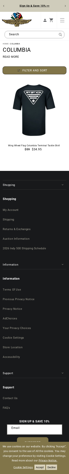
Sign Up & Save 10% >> (34, 5)
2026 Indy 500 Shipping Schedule (24, 248)
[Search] (60, 36)
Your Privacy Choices (17, 328)
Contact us (10, 398)
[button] (53, 20)
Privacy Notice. (48, 460)
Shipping (8, 219)
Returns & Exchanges (17, 229)
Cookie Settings (13, 337)
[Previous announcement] (3, 6)
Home (5, 43)
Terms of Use (12, 289)
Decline (51, 467)
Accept (40, 467)
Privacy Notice (12, 309)
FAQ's (6, 407)
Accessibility (11, 357)
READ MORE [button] (11, 56)
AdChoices (10, 318)
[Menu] (62, 20)
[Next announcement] (65, 6)
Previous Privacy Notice (19, 299)
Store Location (12, 347)
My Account (11, 210)
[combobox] (34, 34)
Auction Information (16, 238)
